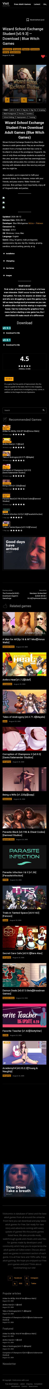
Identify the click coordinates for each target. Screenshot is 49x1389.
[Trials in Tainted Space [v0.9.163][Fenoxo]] (6, 523)
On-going (17, 49)
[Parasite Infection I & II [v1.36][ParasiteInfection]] (6, 510)
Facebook (18, 1278)
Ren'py (5, 52)
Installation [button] (10, 253)
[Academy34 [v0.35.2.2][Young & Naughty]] (24, 1053)
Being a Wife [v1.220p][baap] (14, 485)
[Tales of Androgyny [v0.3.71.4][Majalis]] (6, 453)
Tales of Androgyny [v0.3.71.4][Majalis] (18, 457)
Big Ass (25, 110)
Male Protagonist (10, 113)
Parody (21, 113)
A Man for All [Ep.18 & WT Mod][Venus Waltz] (21, 431)
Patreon (39, 223)
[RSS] (15, 1284)
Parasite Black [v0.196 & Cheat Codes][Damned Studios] (22, 500)
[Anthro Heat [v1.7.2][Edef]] (6, 440)
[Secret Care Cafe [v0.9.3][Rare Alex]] (24, 938)
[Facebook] (10, 1278)
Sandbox (29, 113)
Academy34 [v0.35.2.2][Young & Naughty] (20, 1069)
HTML (5, 512)
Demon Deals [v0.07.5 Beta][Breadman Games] (24, 992)
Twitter (33, 1283)
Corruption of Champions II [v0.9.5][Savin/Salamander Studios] (17, 471)
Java (4, 455)
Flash (5, 525)
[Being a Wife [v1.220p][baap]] (6, 482)
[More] (40, 100)
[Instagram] (27, 1278)
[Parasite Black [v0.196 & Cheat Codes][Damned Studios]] (24, 816)
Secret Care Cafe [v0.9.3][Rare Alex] (22, 953)
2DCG (12, 110)
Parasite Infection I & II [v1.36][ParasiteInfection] (22, 514)
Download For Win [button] (13, 333)
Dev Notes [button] (10, 268)
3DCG (18, 110)
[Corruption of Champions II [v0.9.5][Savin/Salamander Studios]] (24, 739)
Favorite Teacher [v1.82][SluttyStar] (22, 1031)
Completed (7, 442)
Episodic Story (6, 428)
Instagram (34, 1278)
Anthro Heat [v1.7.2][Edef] (13, 444)
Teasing (32, 117)
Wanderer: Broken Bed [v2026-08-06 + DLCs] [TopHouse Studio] (37, 596)
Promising (35, 49)
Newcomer (7, 49)
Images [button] (9, 275)
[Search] (43, 410)
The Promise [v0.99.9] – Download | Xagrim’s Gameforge (11, 596)
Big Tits (33, 110)
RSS (20, 1283)
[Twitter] (27, 1284)
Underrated (15, 52)
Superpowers (21, 117)
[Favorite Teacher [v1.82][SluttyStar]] (24, 1015)
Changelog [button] (10, 261)
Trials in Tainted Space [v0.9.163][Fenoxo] (20, 527)
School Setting (9, 117)
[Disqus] (24, 1123)
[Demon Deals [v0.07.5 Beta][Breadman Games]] (24, 975)
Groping (42, 110)
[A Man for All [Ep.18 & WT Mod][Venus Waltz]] (24, 624)
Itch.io (31, 223)
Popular (26, 49)
